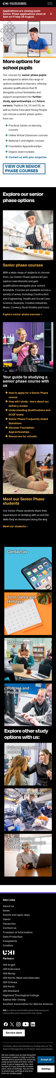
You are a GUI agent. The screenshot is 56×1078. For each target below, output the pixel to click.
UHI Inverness (11, 969)
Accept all (46, 1060)
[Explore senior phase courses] (28, 235)
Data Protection (13, 937)
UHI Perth (9, 986)
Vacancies (9, 924)
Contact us (9, 928)
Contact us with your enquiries (28, 157)
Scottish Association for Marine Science (28, 1004)
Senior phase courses (23, 265)
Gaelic (7, 919)
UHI (4, 1010)
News (6, 910)
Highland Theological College (21, 995)
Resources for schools (23, 436)
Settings (46, 1069)
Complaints (10, 941)
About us (8, 906)
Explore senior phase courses (21, 314)
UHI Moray (9, 973)
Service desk (14, 1033)
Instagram (18, 1024)
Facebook (6, 1024)
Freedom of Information (18, 932)
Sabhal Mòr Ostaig (14, 1000)
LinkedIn (33, 1024)
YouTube (26, 1024)
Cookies (8, 945)
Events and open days (16, 915)
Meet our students (14, 526)
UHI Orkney (10, 982)
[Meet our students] (28, 469)
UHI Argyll (9, 965)
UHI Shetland (11, 991)
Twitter (12, 1024)
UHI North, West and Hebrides (21, 978)
